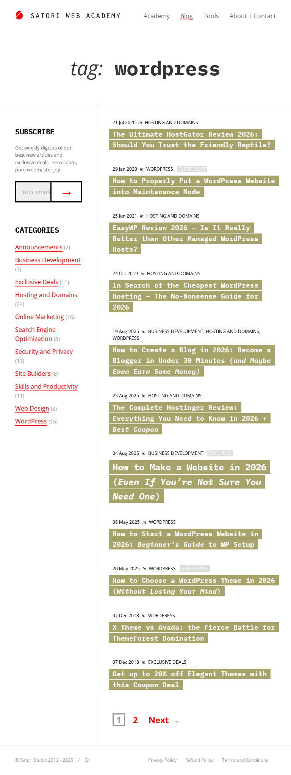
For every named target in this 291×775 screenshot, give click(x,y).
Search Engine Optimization (35, 334)
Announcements (39, 247)
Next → (164, 719)
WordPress (31, 421)
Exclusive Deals (36, 282)
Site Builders (33, 373)
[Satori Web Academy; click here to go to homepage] (67, 14)
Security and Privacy (44, 351)
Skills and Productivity (46, 386)
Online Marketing (39, 317)
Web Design (32, 408)
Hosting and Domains (46, 295)
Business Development (48, 260)
